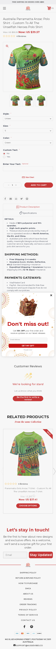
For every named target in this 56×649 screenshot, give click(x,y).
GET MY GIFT (28, 346)
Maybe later (28, 350)
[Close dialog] (51, 295)
